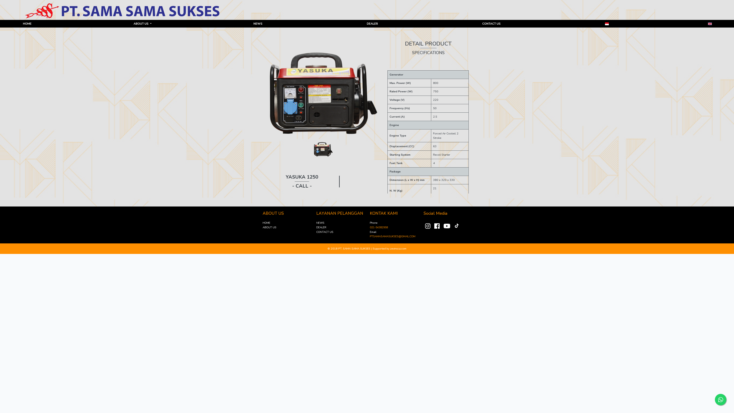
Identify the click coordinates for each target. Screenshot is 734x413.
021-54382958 (379, 227)
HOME (27, 24)
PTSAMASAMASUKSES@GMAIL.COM (392, 236)
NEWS (257, 24)
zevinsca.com (398, 248)
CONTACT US (491, 24)
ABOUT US (269, 227)
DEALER (372, 24)
